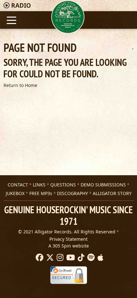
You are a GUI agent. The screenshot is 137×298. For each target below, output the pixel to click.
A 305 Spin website (68, 246)
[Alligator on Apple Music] (99, 258)
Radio (21, 5)
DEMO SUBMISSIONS (103, 185)
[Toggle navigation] (12, 19)
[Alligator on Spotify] (90, 258)
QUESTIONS (63, 185)
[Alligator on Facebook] (38, 258)
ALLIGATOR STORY (112, 193)
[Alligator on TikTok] (80, 258)
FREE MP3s (40, 193)
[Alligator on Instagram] (59, 258)
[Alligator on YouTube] (70, 258)
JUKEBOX (15, 193)
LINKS (39, 185)
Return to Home (20, 85)
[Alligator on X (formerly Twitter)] (49, 258)
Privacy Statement (68, 239)
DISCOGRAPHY (72, 193)
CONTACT (18, 185)
